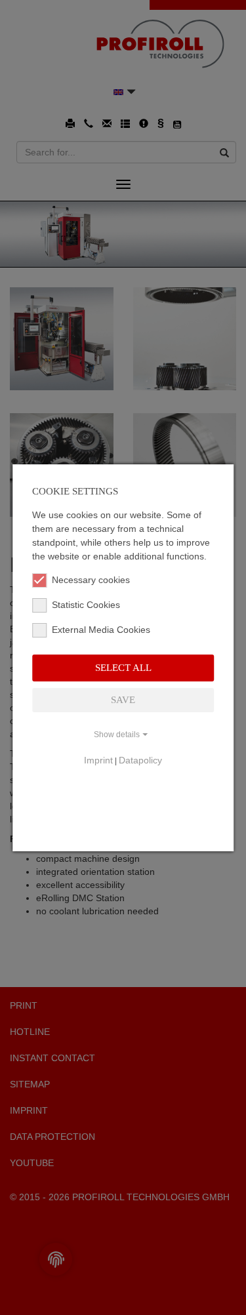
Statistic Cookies (86, 604)
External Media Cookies (101, 629)
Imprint (98, 760)
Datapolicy (140, 760)
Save (123, 700)
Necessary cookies (91, 580)
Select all (123, 667)
